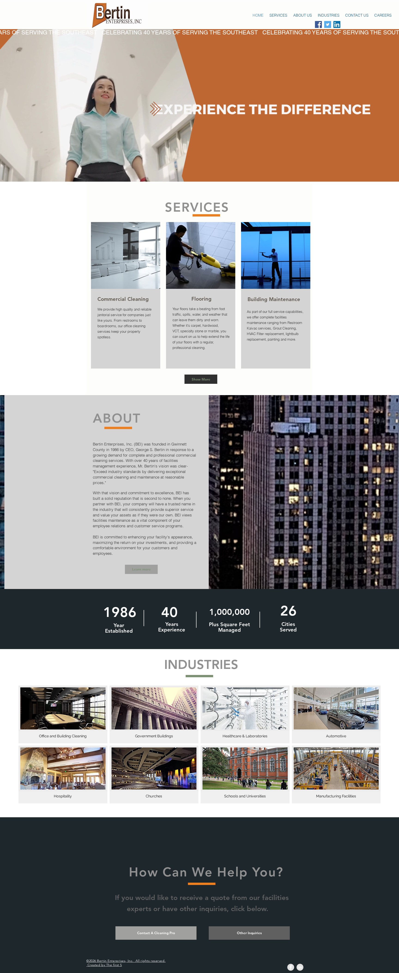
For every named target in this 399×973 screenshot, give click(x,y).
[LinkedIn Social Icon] (336, 24)
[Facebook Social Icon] (318, 24)
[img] (154, 774)
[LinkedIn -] (299, 967)
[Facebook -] (290, 967)
